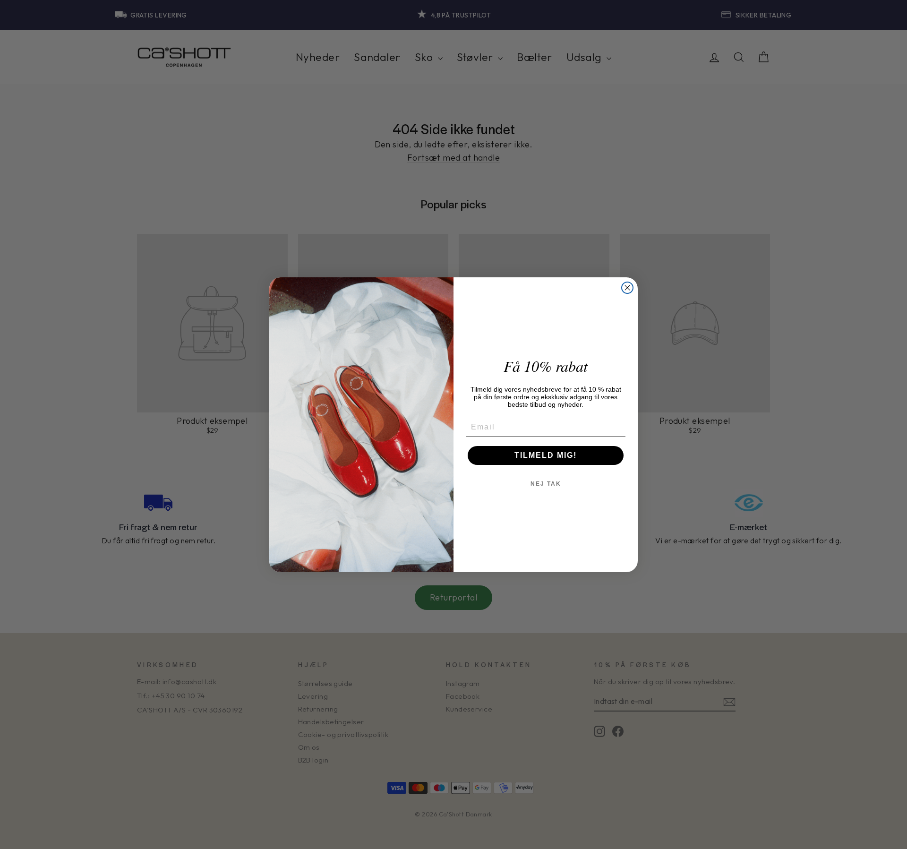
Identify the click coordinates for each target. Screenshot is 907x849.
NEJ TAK (546, 483)
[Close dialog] (627, 287)
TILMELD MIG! (545, 455)
